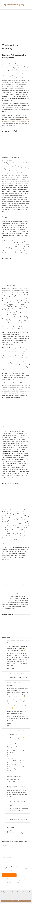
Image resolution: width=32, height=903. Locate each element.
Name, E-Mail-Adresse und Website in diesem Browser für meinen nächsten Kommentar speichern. (15, 869)
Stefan (8, 640)
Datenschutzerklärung (8, 896)
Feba (8, 682)
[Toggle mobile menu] (29, 4)
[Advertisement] (16, 412)
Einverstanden (16, 901)
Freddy (16, 593)
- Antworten (26, 640)
